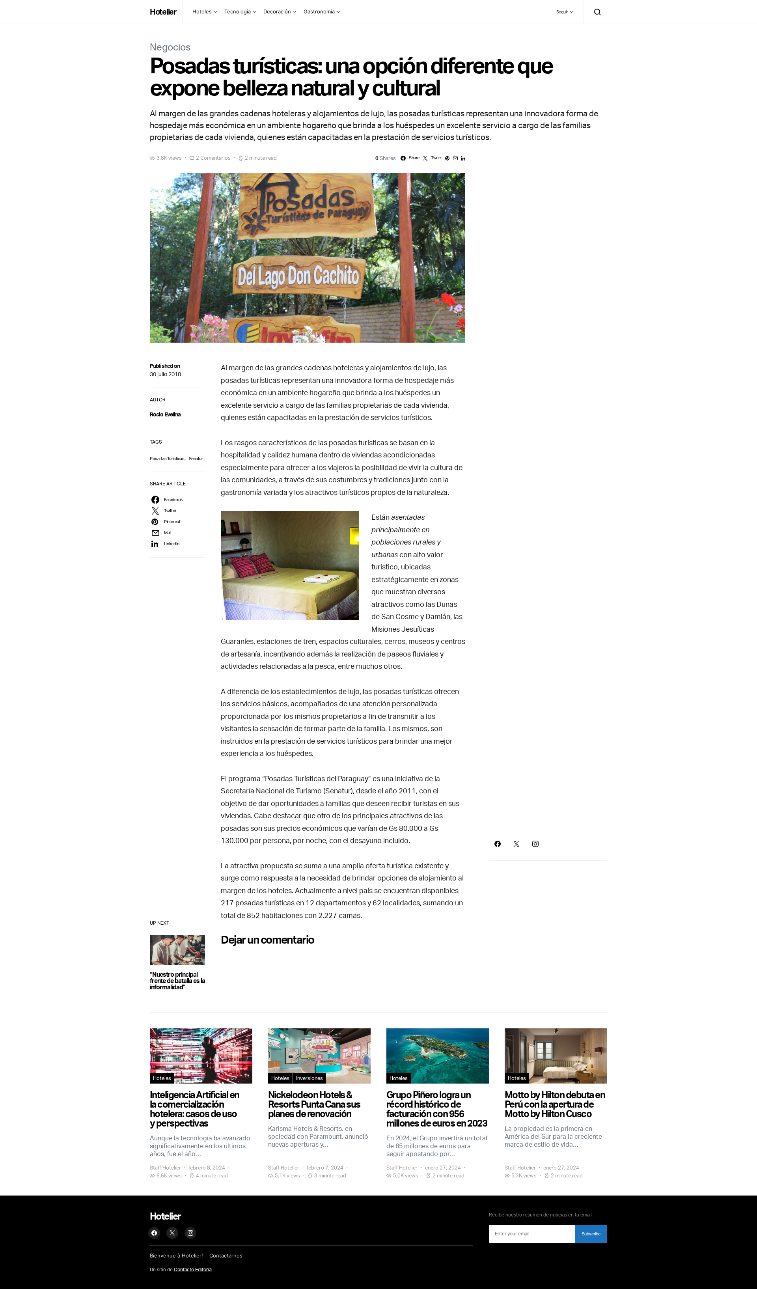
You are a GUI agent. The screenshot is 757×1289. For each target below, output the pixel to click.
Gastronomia (319, 11)
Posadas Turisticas (167, 458)
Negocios (170, 47)
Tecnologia (237, 11)
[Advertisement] (548, 753)
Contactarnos (225, 1255)
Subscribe (591, 1234)
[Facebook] (497, 844)
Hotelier (163, 12)
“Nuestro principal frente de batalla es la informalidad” (177, 980)
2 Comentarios (213, 158)
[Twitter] (516, 844)
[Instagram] (535, 844)
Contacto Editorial (193, 1269)
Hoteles (202, 11)
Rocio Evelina (165, 414)
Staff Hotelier (165, 1167)
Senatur (196, 458)
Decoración (277, 11)
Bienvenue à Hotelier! (176, 1255)
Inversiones (309, 1078)
